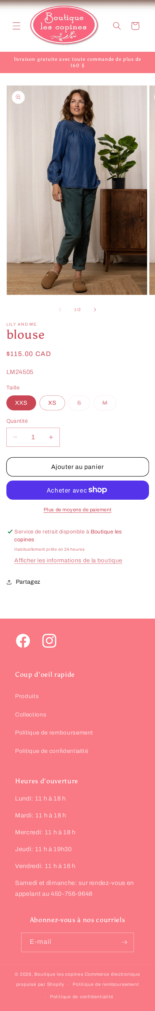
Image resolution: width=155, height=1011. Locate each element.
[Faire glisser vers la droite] (95, 309)
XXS (21, 403)
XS (52, 403)
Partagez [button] (28, 581)
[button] (17, 26)
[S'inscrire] (124, 942)
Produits (27, 696)
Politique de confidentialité (51, 751)
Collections (30, 714)
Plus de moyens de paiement (77, 509)
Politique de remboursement (54, 732)
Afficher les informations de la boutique (68, 560)
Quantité (17, 421)
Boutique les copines (58, 974)
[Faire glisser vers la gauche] (60, 309)
